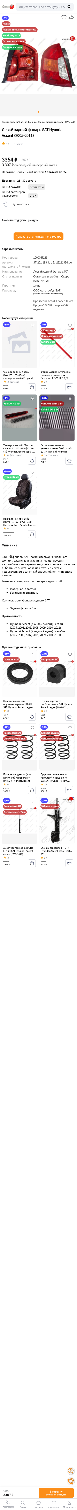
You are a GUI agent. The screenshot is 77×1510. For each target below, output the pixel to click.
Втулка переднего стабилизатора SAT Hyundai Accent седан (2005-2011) (57, 704)
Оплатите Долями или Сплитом (35, 172)
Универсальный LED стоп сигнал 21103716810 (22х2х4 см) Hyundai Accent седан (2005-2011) (18, 450)
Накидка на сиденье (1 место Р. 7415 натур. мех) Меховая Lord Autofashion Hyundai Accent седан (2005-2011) (19, 525)
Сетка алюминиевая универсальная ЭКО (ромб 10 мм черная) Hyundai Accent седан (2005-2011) (56, 450)
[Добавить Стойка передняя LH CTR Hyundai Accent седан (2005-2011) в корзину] (69, 863)
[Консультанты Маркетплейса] (71, 1471)
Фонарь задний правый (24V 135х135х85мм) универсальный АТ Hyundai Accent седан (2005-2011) (19, 376)
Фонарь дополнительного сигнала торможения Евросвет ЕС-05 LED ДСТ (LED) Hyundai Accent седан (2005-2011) (56, 378)
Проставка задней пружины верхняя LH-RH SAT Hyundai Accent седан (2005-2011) (18, 705)
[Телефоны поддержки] (71, 1481)
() (48, 293)
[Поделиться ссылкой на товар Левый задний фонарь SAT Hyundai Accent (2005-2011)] (71, 16)
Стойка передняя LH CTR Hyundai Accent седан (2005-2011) (56, 851)
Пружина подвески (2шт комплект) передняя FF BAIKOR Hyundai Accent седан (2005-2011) (17, 779)
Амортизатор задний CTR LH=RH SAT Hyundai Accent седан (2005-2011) (18, 851)
